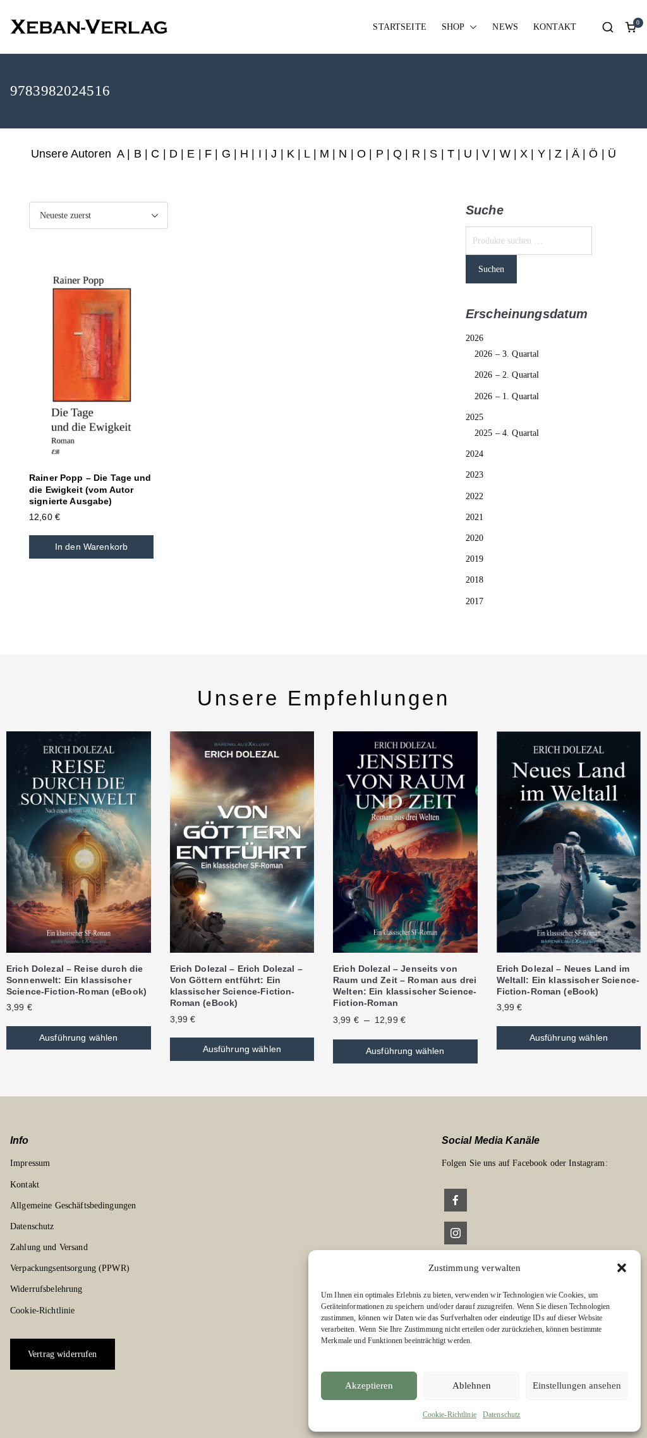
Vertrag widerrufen (62, 1354)
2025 (475, 417)
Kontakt (24, 1184)
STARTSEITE (399, 27)
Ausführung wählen (78, 1037)
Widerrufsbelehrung (46, 1289)
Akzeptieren (369, 1385)
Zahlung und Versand (49, 1247)
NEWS (505, 27)
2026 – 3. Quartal (507, 354)
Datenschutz (502, 1414)
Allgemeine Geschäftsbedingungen (73, 1205)
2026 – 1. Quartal (507, 396)
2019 (475, 559)
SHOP (453, 27)
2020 (475, 538)
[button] (621, 1267)
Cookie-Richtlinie (449, 1414)
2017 (475, 601)
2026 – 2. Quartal (507, 375)
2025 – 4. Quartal (507, 433)
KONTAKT (554, 27)
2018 (475, 580)
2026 (475, 338)
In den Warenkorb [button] (91, 547)
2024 (475, 454)
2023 (475, 475)
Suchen (491, 269)
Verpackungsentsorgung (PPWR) (70, 1268)
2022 (475, 496)
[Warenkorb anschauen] (630, 27)
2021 (475, 517)
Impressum (30, 1163)
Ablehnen (471, 1385)
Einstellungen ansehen (577, 1385)
